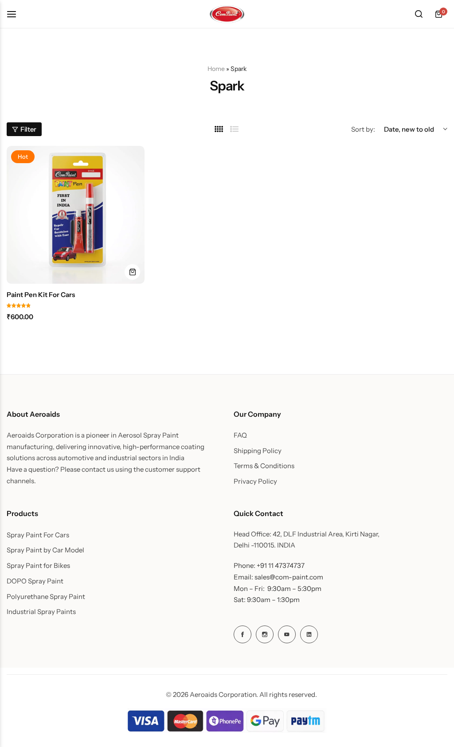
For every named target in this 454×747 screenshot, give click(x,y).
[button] (132, 272)
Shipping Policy (258, 451)
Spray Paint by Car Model (45, 550)
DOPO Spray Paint (35, 581)
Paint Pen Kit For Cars (41, 295)
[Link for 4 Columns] (219, 129)
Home (216, 69)
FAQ (240, 435)
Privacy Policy (255, 481)
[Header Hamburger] (16, 14)
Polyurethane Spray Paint (46, 597)
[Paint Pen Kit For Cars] (76, 215)
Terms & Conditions (264, 466)
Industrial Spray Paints (41, 612)
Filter (28, 129)
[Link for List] (234, 129)
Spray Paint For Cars (38, 535)
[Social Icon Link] (242, 634)
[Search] (418, 14)
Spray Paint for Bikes (38, 566)
